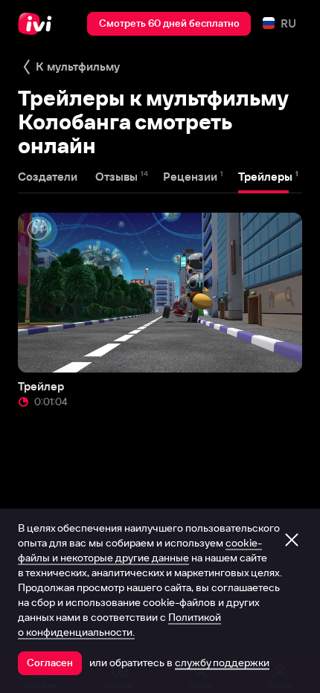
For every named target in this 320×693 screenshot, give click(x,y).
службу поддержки (222, 662)
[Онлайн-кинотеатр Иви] (38, 24)
